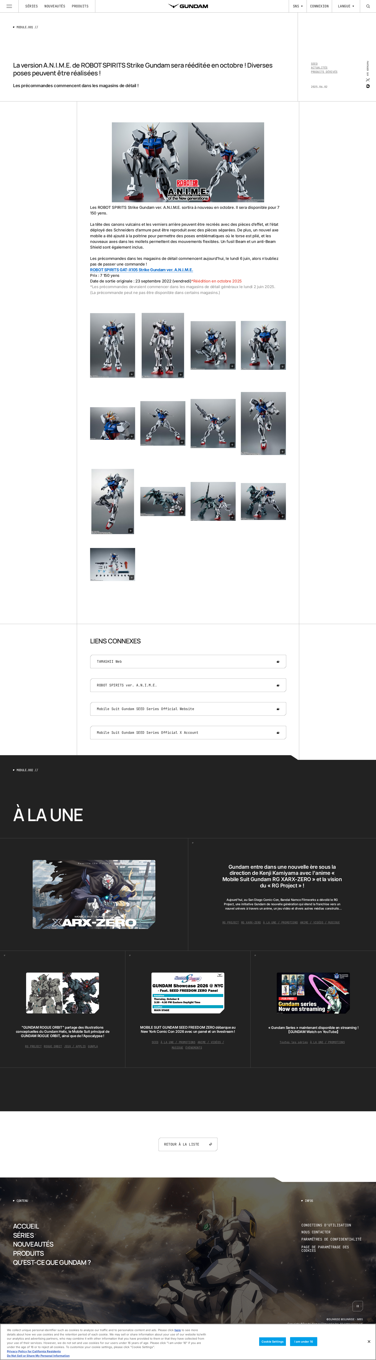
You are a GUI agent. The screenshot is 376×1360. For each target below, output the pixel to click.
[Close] (369, 1341)
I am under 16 (303, 1341)
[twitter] (367, 80)
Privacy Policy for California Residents (34, 1351)
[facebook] (367, 86)
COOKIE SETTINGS (332, 1249)
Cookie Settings (273, 1341)
